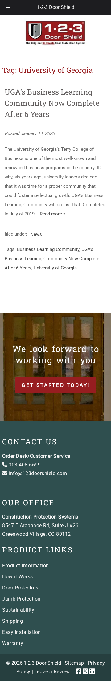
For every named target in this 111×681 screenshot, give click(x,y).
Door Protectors (20, 588)
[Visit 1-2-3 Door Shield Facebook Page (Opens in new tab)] (79, 672)
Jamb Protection (21, 599)
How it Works (17, 577)
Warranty (12, 643)
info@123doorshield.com (37, 473)
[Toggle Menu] (8, 7)
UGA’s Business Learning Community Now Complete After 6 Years (52, 103)
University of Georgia (55, 268)
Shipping (12, 621)
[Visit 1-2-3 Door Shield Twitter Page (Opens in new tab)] (85, 672)
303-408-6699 (24, 465)
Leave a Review (52, 672)
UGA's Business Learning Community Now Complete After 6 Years (52, 259)
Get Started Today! (56, 385)
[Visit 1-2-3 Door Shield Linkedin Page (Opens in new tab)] (92, 672)
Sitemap (74, 663)
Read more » (52, 214)
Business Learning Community (48, 249)
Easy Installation (21, 632)
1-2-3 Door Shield (55, 7)
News (36, 234)
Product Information (25, 565)
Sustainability (18, 610)
